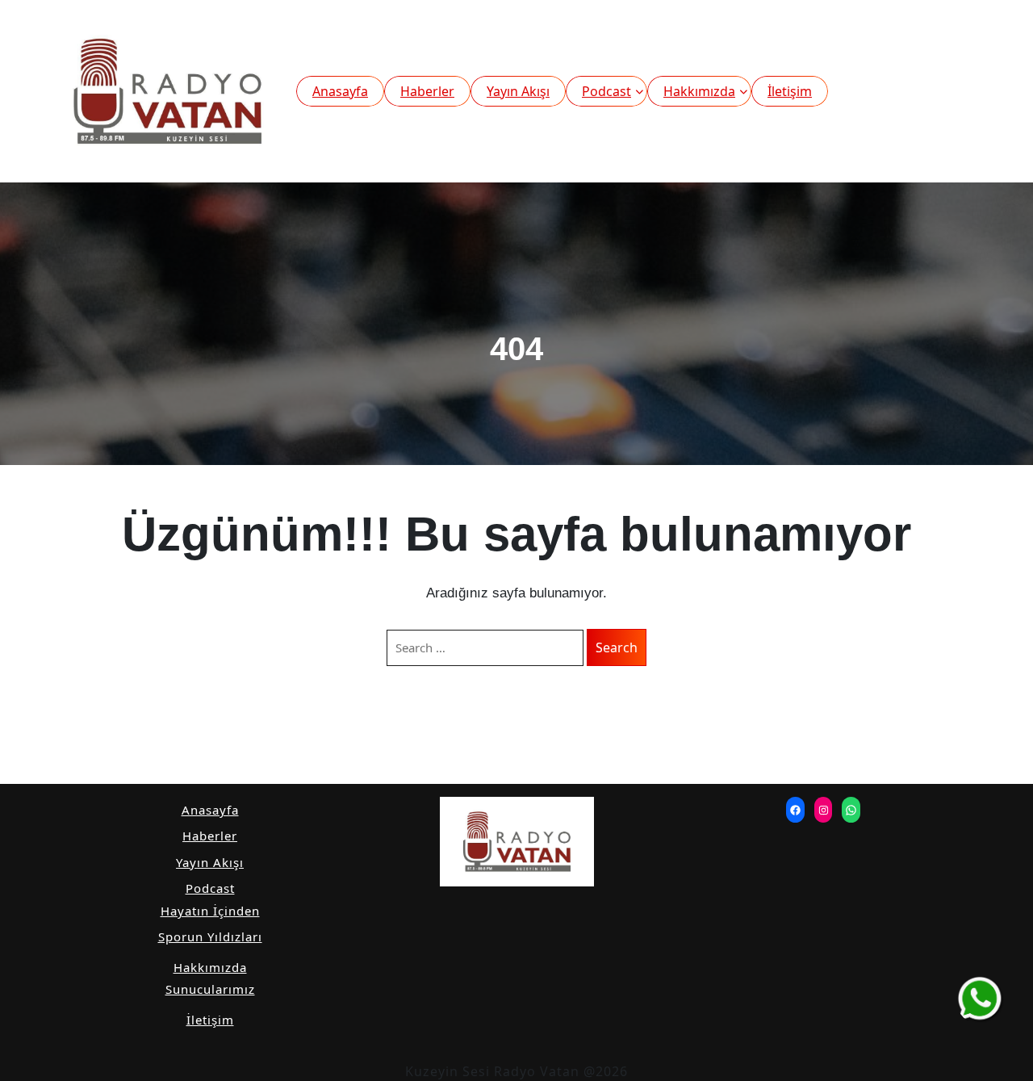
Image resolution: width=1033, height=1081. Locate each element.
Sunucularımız (210, 989)
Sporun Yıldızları (210, 936)
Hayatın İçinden (210, 911)
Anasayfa (340, 91)
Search (617, 647)
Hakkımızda (699, 91)
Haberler (427, 91)
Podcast (606, 91)
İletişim (789, 91)
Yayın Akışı (518, 91)
